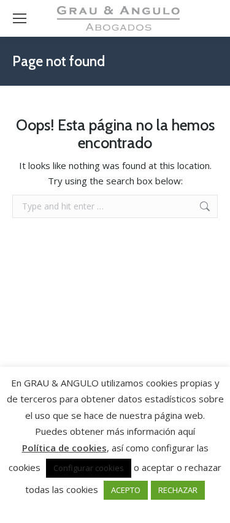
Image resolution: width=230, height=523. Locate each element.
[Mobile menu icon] (19, 18)
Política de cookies (64, 448)
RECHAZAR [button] (177, 489)
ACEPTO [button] (125, 489)
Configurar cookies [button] (88, 467)
